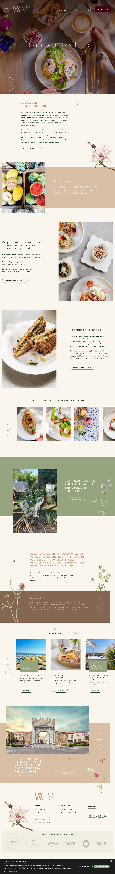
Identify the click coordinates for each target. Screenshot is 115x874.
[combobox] (111, 861)
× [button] (113, 861)
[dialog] (57, 866)
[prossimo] (10, 88)
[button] (38, 872)
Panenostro (85, 9)
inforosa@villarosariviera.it (71, 813)
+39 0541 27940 (66, 811)
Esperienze (74, 633)
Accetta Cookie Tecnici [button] (84, 866)
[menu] (6, 9)
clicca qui (14, 870)
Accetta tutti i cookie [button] (102, 866)
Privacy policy (92, 808)
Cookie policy (92, 806)
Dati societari (92, 810)
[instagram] (67, 822)
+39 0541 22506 (66, 809)
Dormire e (74, 9)
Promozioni (55, 633)
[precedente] (10, 80)
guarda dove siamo (41, 813)
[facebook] (62, 822)
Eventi (62, 9)
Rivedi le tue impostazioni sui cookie (98, 812)
